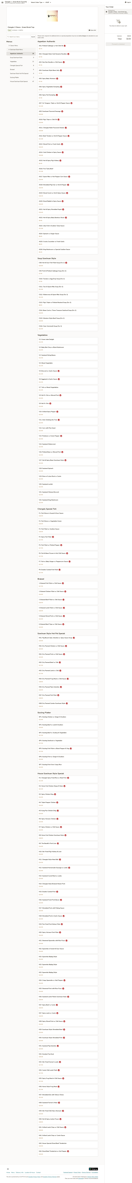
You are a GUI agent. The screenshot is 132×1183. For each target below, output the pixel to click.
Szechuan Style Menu (16, 49)
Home (8, 1172)
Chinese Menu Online (92, 1177)
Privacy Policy (77, 1172)
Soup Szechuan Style (22, 57)
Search (33, 37)
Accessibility (95, 1172)
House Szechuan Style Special (22, 81)
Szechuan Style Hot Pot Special (22, 73)
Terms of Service (86, 1172)
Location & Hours (30, 1172)
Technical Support (68, 1172)
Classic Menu (14, 46)
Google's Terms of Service (50, 1177)
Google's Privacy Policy (34, 1177)
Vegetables (22, 61)
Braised (22, 69)
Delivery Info (20, 1172)
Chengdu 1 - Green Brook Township (16, 2)
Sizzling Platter (22, 77)
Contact (38, 1172)
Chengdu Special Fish (22, 65)
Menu (13, 1172)
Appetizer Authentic (22, 53)
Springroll (80, 1178)
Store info (93, 30)
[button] (68, 47)
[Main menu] (2, 2)
